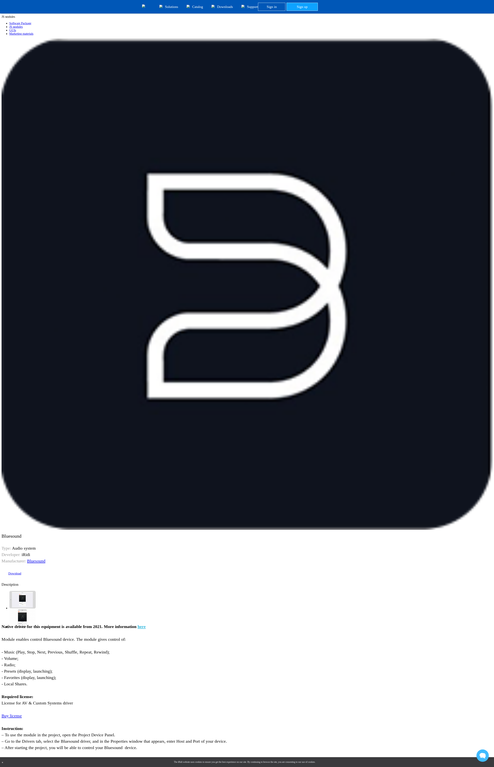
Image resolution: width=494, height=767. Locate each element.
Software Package (20, 23)
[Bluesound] (22, 608)
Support (252, 7)
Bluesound (36, 561)
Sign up (302, 7)
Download (14, 573)
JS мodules (16, 26)
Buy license (12, 715)
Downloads (224, 7)
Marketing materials (21, 33)
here (142, 626)
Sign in (272, 7)
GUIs (12, 30)
